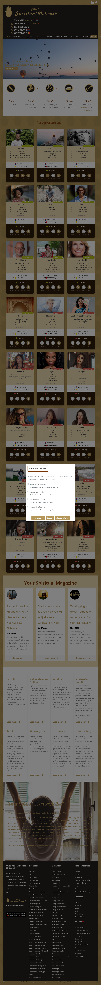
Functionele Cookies (36, 492)
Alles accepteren (62, 518)
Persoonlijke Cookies (37, 507)
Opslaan (50, 518)
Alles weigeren (38, 518)
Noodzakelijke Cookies (37, 484)
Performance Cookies (37, 499)
